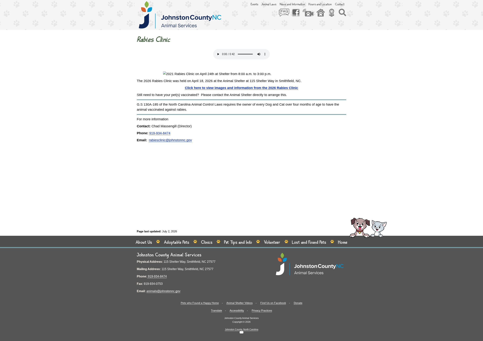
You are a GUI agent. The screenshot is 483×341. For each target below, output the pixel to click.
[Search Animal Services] (342, 14)
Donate (298, 302)
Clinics (207, 242)
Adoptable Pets (176, 242)
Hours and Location (320, 4)
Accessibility (237, 310)
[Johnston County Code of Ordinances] (333, 14)
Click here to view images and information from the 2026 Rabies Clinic (241, 88)
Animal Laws (269, 4)
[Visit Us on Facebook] (297, 14)
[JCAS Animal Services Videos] (309, 14)
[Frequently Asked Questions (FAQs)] (285, 14)
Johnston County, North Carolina (241, 329)
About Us (144, 242)
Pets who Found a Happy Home (200, 302)
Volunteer (272, 242)
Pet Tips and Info (238, 242)
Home (343, 242)
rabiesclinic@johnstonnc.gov (170, 140)
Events (254, 4)
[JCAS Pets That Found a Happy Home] (322, 14)
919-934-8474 (159, 133)
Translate (216, 310)
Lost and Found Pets (309, 242)
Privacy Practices (262, 310)
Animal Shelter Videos (239, 302)
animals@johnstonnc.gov (163, 291)
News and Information (292, 4)
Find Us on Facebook (273, 302)
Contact (340, 4)
